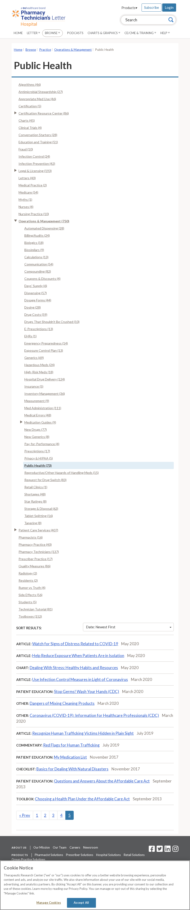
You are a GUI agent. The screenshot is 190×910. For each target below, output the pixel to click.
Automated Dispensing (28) (44, 228)
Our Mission (41, 847)
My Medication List (70, 757)
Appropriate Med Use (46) (37, 99)
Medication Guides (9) (40, 422)
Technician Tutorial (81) (36, 609)
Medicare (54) (28, 192)
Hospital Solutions (108, 855)
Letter (32, 33)
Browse (51, 33)
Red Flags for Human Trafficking (71, 745)
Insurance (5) (33, 386)
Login (169, 7)
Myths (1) (25, 199)
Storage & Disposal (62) (41, 509)
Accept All (81, 902)
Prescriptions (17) (37, 451)
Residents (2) (28, 580)
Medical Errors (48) (37, 415)
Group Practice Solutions (28, 859)
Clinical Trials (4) (30, 128)
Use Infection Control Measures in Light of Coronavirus (80, 679)
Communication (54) (38, 264)
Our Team (59, 847)
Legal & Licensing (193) (35, 171)
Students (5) (28, 602)
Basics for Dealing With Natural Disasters (72, 768)
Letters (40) (27, 178)
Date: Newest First (100, 627)
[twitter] (159, 850)
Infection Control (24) (34, 156)
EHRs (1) (30, 336)
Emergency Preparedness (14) (46, 343)
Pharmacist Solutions (49, 855)
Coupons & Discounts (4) (42, 279)
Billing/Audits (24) (37, 235)
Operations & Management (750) (44, 221)
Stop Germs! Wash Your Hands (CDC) (86, 691)
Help (164, 33)
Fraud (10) (26, 149)
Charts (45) (27, 120)
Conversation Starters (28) (38, 135)
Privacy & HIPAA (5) (38, 458)
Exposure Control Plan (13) (43, 350)
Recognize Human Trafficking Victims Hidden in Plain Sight (83, 733)
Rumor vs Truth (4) (32, 588)
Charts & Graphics (103, 33)
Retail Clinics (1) (35, 487)
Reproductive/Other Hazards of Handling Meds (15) (61, 473)
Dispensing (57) (35, 293)
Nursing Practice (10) (34, 214)
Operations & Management (73, 49)
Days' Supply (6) (35, 286)
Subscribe (151, 7)
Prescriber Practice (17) (36, 559)
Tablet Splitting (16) (38, 516)
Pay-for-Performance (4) (41, 444)
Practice (45, 49)
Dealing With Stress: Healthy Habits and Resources (74, 667)
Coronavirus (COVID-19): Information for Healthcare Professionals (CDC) (94, 715)
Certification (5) (30, 106)
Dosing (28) (32, 307)
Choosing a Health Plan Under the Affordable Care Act (82, 798)
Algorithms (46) (30, 84)
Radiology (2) (28, 573)
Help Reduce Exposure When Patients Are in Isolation (78, 655)
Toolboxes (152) (30, 616)
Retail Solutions (134, 855)
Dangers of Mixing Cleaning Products (62, 703)
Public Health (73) (38, 465)
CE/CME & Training (139, 33)
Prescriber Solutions (79, 855)
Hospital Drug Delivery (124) (44, 379)
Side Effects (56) (30, 595)
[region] (95, 885)
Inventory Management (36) (44, 394)
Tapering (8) (32, 523)
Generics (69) (34, 358)
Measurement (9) (36, 401)
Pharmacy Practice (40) (35, 544)
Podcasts (75, 33)
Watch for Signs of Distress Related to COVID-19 (75, 643)
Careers (75, 847)
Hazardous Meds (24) (39, 365)
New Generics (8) (36, 437)
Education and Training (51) (38, 142)
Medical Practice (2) (33, 185)
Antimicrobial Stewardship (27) (41, 92)
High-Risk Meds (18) (38, 372)
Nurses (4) (26, 207)
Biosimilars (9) (34, 250)
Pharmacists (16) (31, 537)
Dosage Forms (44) (37, 300)
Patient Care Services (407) (38, 530)
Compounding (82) (37, 271)
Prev (24, 815)
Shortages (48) (35, 494)
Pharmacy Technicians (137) (39, 552)
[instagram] (175, 850)
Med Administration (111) (42, 408)
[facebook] (152, 850)
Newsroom (90, 847)
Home (18, 33)
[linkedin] (167, 850)
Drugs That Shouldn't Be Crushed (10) (51, 322)
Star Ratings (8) (35, 501)
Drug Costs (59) (35, 314)
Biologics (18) (34, 243)
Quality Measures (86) (35, 566)
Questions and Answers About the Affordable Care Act (102, 781)
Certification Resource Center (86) (44, 113)
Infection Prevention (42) (37, 164)
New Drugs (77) (35, 429)
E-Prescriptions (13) (38, 329)
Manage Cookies (48, 902)
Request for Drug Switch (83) (45, 480)
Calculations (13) (36, 257)
